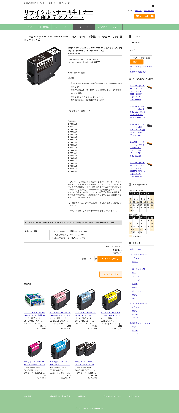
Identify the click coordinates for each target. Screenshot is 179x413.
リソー (135, 327)
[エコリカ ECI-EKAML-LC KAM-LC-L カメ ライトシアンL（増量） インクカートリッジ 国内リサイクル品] (86, 300)
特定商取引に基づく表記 (60, 396)
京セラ (135, 287)
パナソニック (137, 291)
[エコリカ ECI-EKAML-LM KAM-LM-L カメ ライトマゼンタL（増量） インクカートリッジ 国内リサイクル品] (60, 300)
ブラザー (135, 276)
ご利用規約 (81, 396)
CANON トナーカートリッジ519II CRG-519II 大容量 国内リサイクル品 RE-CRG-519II (137, 129)
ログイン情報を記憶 (141, 58)
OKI (133, 265)
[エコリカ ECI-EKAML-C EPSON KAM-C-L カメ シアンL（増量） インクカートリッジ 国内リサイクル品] (60, 349)
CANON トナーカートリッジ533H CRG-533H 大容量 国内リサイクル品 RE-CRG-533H (137, 111)
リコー (135, 262)
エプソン (135, 295)
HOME (29, 27)
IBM (133, 298)
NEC (134, 273)
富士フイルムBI (138, 269)
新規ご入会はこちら (138, 72)
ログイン (138, 11)
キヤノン (135, 258)
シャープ (135, 280)
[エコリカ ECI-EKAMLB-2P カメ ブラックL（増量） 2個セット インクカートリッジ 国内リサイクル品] (86, 349)
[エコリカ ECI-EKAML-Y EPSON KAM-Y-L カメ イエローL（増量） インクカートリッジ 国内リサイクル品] (111, 300)
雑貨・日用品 (43, 27)
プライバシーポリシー (112, 396)
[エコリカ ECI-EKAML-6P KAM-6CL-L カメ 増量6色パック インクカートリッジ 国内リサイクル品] (35, 300)
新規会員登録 (149, 11)
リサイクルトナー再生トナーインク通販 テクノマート (58, 14)
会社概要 (27, 396)
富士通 (135, 284)
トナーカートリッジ (62, 27)
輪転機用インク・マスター (109, 27)
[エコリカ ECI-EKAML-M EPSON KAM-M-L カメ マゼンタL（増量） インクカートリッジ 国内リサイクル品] (35, 349)
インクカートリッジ (84, 27)
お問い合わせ (134, 396)
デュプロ (135, 334)
